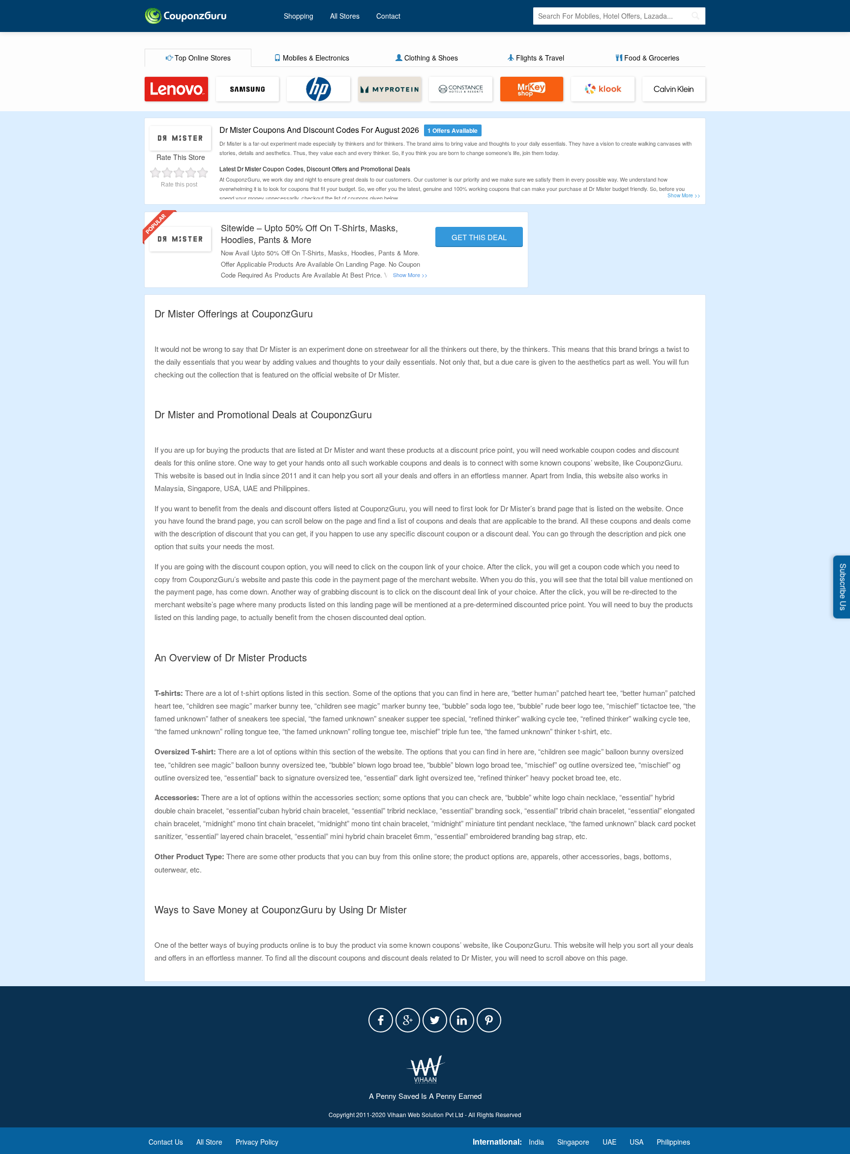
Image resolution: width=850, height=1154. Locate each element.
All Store (209, 1142)
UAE (609, 1142)
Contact (388, 16)
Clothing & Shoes (430, 57)
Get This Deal (479, 237)
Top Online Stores (202, 57)
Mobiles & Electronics (315, 57)
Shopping (298, 16)
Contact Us (166, 1142)
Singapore (573, 1142)
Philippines (673, 1142)
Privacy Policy (257, 1142)
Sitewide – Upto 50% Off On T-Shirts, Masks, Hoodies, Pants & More (309, 233)
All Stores (345, 16)
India (536, 1142)
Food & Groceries (650, 57)
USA (636, 1142)
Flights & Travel (539, 57)
